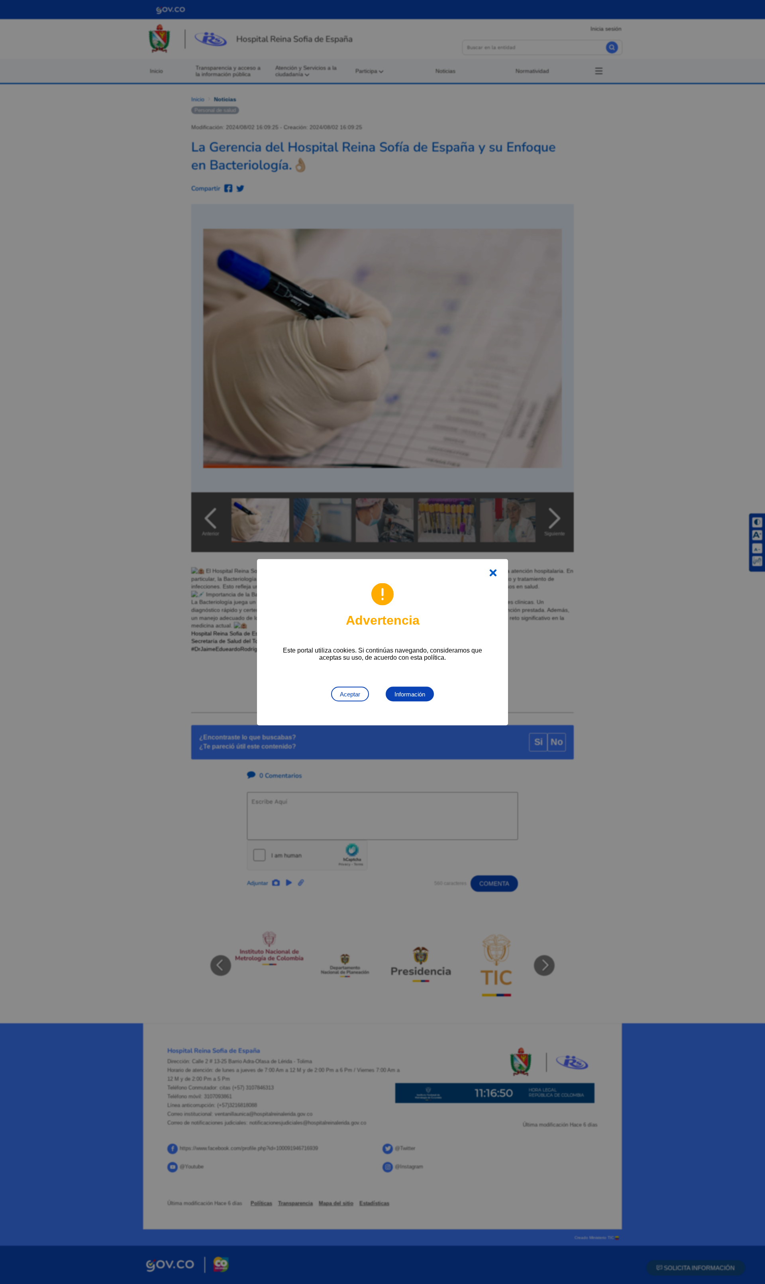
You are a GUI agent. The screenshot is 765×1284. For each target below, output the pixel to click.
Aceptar (350, 693)
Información (409, 693)
